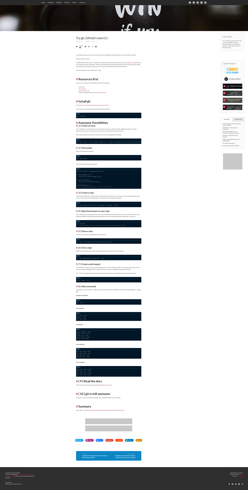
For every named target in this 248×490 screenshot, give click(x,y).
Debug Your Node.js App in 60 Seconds (231, 145)
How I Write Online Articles (229, 143)
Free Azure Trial (102, 92)
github (93, 41)
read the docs (107, 385)
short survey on (84, 90)
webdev (88, 41)
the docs (82, 88)
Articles (67, 2)
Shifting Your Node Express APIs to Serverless (230, 136)
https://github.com (129, 62)
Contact (82, 2)
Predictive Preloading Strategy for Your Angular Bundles (231, 140)
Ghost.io (241, 474)
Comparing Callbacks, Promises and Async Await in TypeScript (232, 124)
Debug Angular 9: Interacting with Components (230, 128)
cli (97, 41)
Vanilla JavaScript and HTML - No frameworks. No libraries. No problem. (231, 132)
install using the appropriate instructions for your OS (93, 105)
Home (43, 2)
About (75, 2)
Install (81, 86)
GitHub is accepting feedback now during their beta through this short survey (105, 410)
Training (59, 2)
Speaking (50, 2)
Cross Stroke (240, 476)
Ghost (241, 473)
